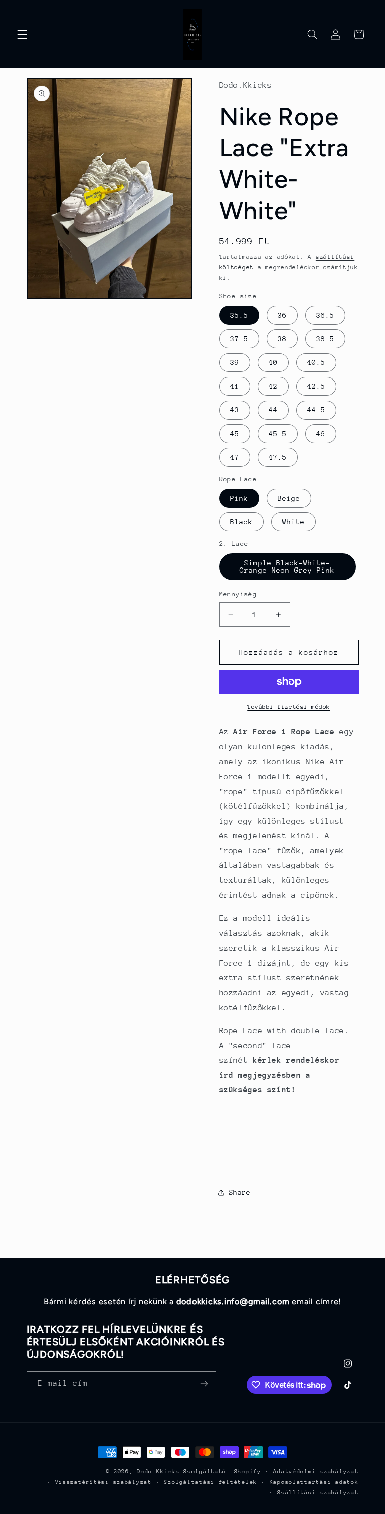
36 (282, 315)
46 (320, 434)
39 (234, 362)
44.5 (316, 410)
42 (273, 386)
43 (234, 410)
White (293, 522)
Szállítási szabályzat (317, 1492)
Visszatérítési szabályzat (103, 1482)
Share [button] (240, 1192)
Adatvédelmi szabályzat (315, 1471)
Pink (239, 498)
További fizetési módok (288, 706)
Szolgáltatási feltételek (210, 1482)
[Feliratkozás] (203, 1383)
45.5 (278, 434)
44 (273, 410)
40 (273, 362)
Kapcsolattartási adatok (314, 1482)
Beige (289, 498)
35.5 (239, 315)
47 (234, 457)
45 (234, 434)
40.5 (316, 362)
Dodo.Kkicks (158, 1471)
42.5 (316, 386)
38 (282, 339)
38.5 (325, 339)
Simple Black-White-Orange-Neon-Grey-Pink (287, 567)
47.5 (278, 457)
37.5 (239, 339)
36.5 (325, 315)
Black (241, 522)
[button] (22, 34)
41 (234, 386)
